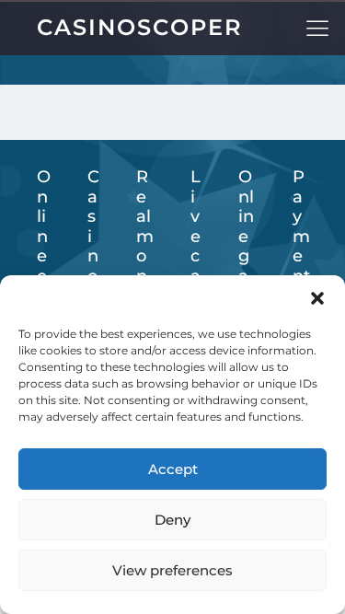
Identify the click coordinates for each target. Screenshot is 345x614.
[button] (317, 298)
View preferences (172, 570)
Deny (172, 519)
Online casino (44, 266)
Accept (173, 469)
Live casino (195, 266)
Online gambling (247, 266)
